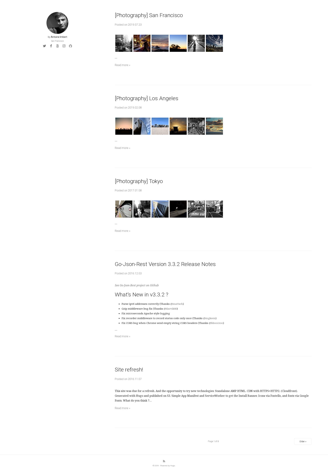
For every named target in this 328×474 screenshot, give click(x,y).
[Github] (70, 46)
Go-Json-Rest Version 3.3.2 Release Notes (165, 264)
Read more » (122, 65)
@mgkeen (209, 318)
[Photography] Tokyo (139, 181)
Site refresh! (129, 369)
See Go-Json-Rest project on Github (137, 285)
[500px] (57, 46)
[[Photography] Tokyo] (213, 209)
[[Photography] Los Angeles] (213, 126)
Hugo (172, 466)
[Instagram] (64, 46)
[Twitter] (44, 46)
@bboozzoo (216, 323)
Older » (302, 441)
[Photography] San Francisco (149, 15)
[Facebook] (51, 46)
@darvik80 (170, 308)
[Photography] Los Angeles (146, 98)
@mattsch (176, 303)
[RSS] (164, 461)
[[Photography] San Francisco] (213, 43)
